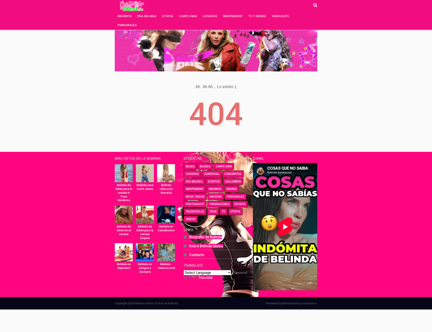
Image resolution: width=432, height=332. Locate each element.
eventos (214, 181)
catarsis (192, 173)
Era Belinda (146, 16)
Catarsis (210, 16)
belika (190, 166)
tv (223, 211)
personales (235, 196)
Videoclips (280, 16)
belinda (205, 166)
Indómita (125, 16)
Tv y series (257, 16)
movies (232, 189)
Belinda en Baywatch (124, 266)
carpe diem (224, 166)
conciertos (233, 173)
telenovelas (195, 211)
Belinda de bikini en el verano (124, 230)
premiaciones (219, 204)
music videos (195, 196)
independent (195, 189)
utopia (235, 211)
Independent (233, 16)
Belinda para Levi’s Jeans (145, 187)
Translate (205, 277)
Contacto (196, 255)
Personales (127, 25)
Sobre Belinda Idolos (206, 246)
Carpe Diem (188, 16)
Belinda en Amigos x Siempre (145, 267)
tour (213, 211)
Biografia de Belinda (205, 237)
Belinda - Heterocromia (166, 266)
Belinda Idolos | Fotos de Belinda (156, 303)
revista (239, 204)
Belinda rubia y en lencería (166, 188)
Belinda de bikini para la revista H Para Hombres (123, 192)
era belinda (194, 181)
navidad (216, 196)
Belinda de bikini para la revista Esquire (145, 232)
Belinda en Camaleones (166, 228)
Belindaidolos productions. (299, 303)
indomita (215, 189)
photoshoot (195, 204)
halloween (233, 181)
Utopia (167, 16)
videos (191, 219)
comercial (211, 173)
